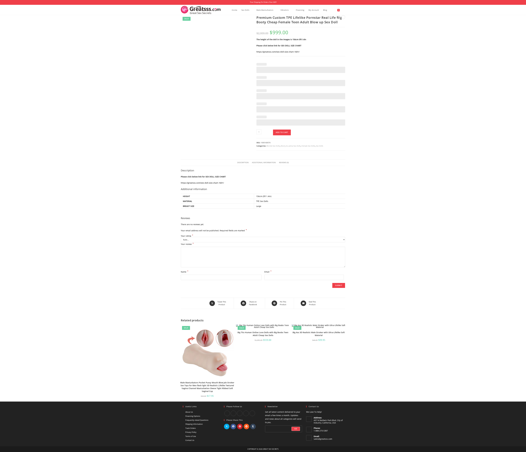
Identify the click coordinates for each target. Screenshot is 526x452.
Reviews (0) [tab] (284, 162)
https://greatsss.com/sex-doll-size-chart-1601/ (277, 51)
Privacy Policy (190, 432)
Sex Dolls (319, 146)
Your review (187, 243)
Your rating (187, 236)
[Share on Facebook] (233, 426)
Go (295, 429)
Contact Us (189, 440)
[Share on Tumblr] (253, 426)
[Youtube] (233, 413)
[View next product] (343, 17)
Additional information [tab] (264, 162)
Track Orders (190, 428)
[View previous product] (338, 17)
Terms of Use (190, 436)
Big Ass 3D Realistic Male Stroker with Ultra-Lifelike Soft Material (319, 334)
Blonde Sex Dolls (273, 146)
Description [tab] (243, 162)
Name (184, 271)
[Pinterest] (252, 413)
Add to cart (282, 132)
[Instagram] (239, 413)
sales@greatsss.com (323, 439)
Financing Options (192, 416)
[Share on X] (226, 426)
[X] (246, 413)
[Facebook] (227, 413)
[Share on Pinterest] (240, 426)
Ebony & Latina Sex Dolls (291, 146)
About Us (189, 412)
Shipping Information (194, 424)
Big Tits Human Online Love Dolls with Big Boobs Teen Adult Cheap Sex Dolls (263, 334)
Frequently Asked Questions (196, 420)
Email (267, 271)
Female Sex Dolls (308, 146)
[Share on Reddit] (246, 426)
